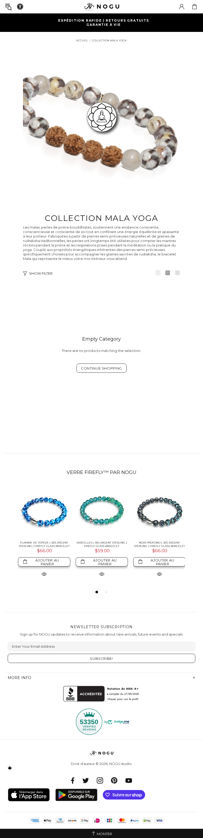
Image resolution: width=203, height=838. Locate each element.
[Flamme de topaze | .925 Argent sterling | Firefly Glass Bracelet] (44, 511)
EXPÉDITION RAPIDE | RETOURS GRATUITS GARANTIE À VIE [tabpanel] (103, 22)
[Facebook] (73, 780)
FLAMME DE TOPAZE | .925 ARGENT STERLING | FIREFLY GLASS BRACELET (44, 544)
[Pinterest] (114, 780)
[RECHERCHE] (8, 7)
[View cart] (194, 6)
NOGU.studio (101, 6)
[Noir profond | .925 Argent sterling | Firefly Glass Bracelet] (159, 511)
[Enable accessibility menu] (20, 6)
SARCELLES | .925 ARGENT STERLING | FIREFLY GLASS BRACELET (101, 544)
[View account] (181, 6)
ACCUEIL (82, 40)
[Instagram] (100, 780)
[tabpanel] (44, 537)
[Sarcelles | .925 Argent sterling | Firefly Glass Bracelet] (102, 511)
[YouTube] (128, 780)
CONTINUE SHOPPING (101, 368)
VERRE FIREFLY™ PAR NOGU (101, 472)
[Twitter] (85, 780)
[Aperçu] (44, 573)
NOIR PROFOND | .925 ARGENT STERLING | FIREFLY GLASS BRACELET (159, 544)
